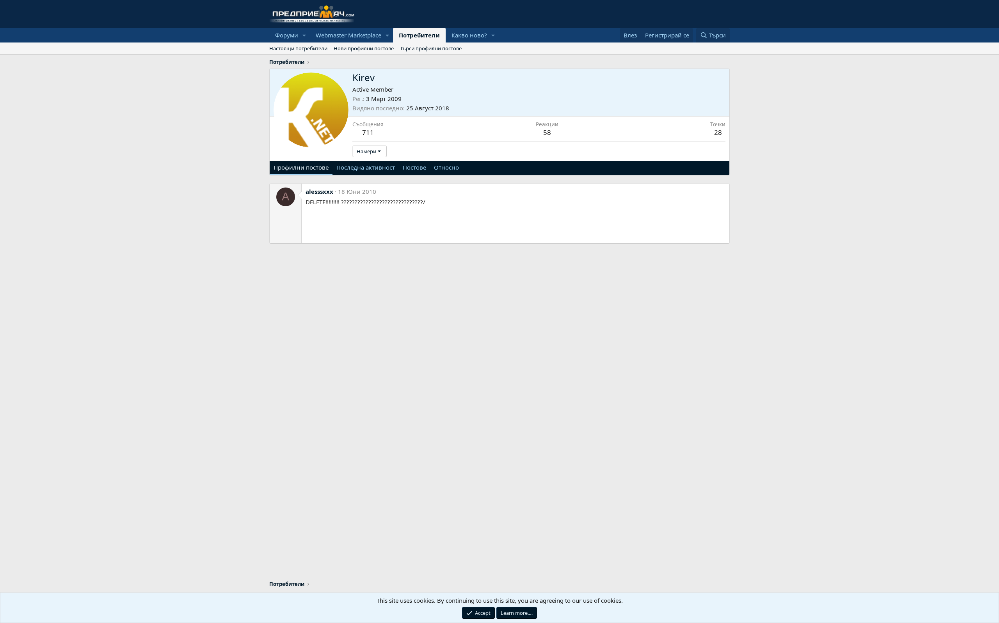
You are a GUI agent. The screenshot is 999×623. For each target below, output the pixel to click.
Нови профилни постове (364, 48)
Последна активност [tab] (365, 167)
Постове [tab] (414, 167)
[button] (304, 35)
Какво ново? (469, 35)
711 (368, 132)
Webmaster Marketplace (348, 35)
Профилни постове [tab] (301, 167)
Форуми (286, 35)
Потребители (419, 35)
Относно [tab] (446, 167)
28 (718, 132)
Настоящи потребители (298, 48)
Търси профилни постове (431, 48)
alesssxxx (319, 191)
